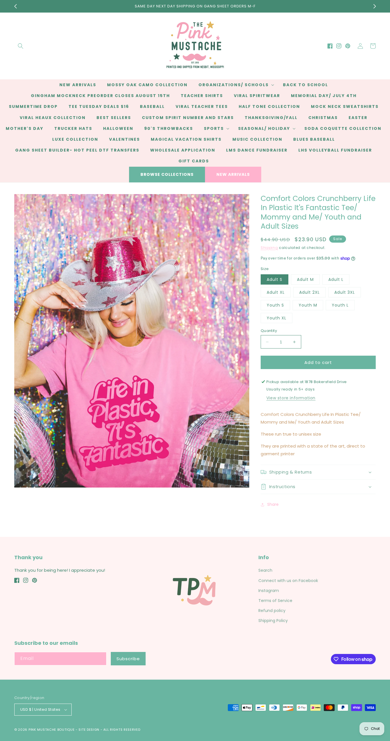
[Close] (291, 339)
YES (194, 368)
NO (194, 390)
